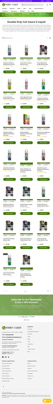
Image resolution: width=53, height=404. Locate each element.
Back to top (26, 319)
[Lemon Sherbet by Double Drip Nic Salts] (43, 225)
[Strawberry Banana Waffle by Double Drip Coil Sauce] (9, 119)
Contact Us (48, 1)
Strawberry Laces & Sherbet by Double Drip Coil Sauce (43, 169)
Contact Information (7, 363)
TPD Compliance (6, 368)
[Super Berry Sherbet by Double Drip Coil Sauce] (9, 154)
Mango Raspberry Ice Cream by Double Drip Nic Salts (25, 275)
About (42, 1)
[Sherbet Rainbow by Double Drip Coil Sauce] (43, 191)
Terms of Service (6, 376)
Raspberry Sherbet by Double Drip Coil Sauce (9, 63)
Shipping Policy (6, 381)
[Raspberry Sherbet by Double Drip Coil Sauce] (9, 49)
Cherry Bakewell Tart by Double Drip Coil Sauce (26, 97)
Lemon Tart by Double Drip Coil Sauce (8, 273)
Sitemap (30, 378)
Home (3, 18)
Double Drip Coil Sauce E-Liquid (11, 18)
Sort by (4, 37)
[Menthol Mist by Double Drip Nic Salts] (26, 191)
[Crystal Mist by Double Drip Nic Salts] (9, 225)
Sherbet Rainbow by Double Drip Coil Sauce (43, 205)
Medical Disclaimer (6, 371)
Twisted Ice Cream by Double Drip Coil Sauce (43, 99)
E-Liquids (30, 329)
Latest (32, 11)
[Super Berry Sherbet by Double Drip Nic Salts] (26, 225)
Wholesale (30, 373)
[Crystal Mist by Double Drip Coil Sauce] (26, 49)
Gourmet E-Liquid (8, 392)
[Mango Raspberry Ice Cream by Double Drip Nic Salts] (26, 259)
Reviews (29, 368)
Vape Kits (30, 334)
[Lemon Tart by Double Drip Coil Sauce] (9, 259)
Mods (29, 339)
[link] (13, 291)
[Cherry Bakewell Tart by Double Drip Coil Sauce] (26, 84)
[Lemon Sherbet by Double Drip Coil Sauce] (9, 84)
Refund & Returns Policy (8, 378)
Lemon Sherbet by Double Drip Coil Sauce (9, 97)
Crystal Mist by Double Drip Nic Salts (9, 239)
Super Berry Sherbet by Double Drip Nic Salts (26, 239)
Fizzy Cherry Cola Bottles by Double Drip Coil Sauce (43, 134)
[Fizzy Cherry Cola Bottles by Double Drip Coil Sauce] (43, 119)
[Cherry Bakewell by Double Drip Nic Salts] (43, 49)
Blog (29, 351)
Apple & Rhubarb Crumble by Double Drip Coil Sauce (26, 134)
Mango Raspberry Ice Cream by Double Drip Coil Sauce (25, 170)
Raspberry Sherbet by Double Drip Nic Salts (8, 205)
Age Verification (6, 366)
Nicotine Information (33, 371)
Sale (29, 11)
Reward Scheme (31, 366)
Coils (29, 341)
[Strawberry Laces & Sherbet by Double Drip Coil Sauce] (43, 154)
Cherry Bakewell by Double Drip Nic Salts (42, 63)
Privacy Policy (5, 373)
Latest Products (31, 349)
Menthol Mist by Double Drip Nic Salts (26, 205)
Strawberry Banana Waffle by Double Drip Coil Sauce (8, 134)
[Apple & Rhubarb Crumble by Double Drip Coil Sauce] (26, 119)
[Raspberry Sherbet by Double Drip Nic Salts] (9, 191)
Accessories (30, 344)
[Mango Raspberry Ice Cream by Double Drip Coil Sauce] (26, 154)
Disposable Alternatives (33, 331)
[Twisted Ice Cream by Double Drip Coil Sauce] (43, 84)
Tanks (29, 336)
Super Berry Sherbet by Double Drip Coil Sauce (9, 168)
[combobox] (32, 4)
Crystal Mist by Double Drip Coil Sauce (26, 63)
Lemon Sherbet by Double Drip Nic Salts (42, 239)
